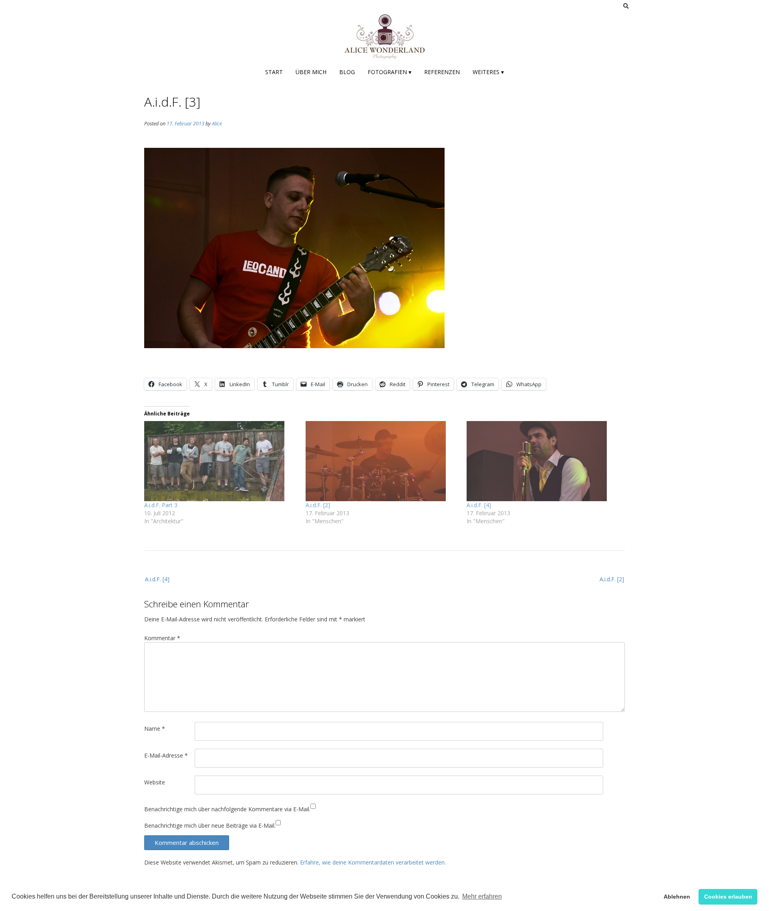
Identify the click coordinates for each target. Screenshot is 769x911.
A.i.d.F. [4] (479, 505)
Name (154, 728)
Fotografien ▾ (389, 72)
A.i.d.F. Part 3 (160, 505)
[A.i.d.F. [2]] (382, 461)
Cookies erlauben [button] (728, 896)
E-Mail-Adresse (166, 755)
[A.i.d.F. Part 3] (221, 461)
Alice (217, 123)
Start (274, 72)
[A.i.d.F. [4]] (543, 461)
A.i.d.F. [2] (318, 505)
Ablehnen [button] (677, 896)
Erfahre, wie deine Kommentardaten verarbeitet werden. (373, 862)
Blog (347, 72)
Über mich (311, 72)
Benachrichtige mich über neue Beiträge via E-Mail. (210, 825)
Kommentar (162, 638)
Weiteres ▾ (488, 72)
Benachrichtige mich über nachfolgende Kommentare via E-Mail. (227, 809)
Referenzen (442, 72)
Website (154, 782)
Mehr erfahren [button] (482, 896)
